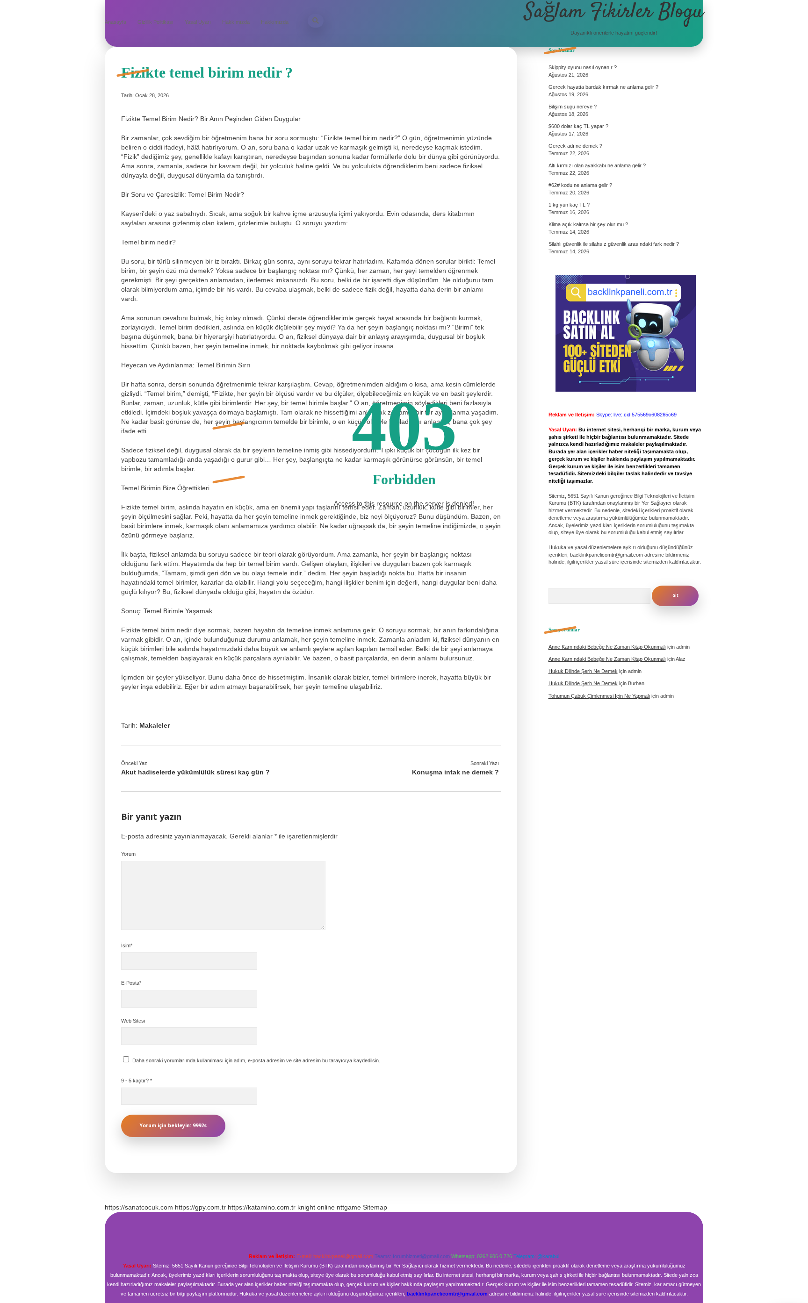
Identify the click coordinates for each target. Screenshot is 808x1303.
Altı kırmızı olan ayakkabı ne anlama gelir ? (597, 165)
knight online (316, 1207)
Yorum (128, 854)
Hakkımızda (236, 22)
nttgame (349, 1207)
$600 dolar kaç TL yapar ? (578, 126)
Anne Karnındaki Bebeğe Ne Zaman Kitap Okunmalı (607, 647)
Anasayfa (115, 22)
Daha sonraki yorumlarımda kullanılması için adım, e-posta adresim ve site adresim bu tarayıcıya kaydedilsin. (256, 1060)
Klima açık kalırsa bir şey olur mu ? (588, 224)
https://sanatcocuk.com (139, 1207)
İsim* (126, 945)
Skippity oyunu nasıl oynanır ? (582, 67)
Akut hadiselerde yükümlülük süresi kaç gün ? (195, 772)
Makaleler (154, 725)
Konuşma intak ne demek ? (455, 772)
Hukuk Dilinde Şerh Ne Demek (583, 671)
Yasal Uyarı (198, 22)
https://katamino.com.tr (262, 1207)
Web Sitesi (133, 1021)
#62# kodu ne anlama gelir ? (580, 185)
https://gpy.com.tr (200, 1207)
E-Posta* (131, 983)
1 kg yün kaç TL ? (569, 205)
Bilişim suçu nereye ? (572, 106)
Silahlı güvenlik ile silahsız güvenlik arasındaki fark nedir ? (613, 244)
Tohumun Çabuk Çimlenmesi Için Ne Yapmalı (599, 696)
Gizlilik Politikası (155, 22)
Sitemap (375, 1207)
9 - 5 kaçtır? (136, 1080)
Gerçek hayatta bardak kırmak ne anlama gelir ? (603, 87)
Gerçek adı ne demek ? (575, 146)
